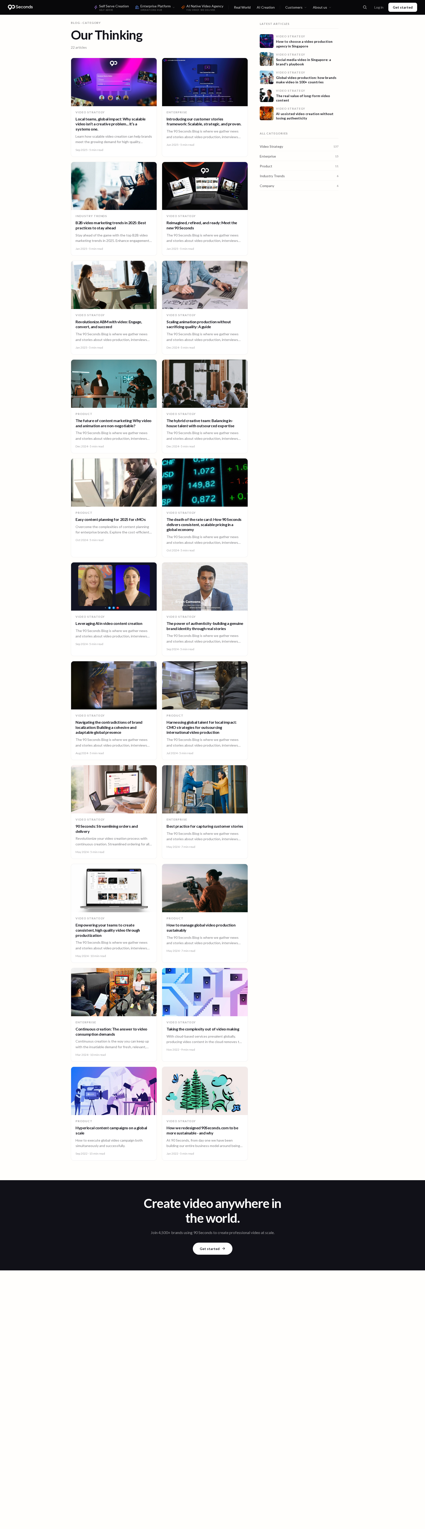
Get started (403, 7)
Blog (75, 23)
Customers (294, 7)
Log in (378, 7)
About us (320, 7)
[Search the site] (365, 7)
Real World (242, 7)
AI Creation (266, 7)
